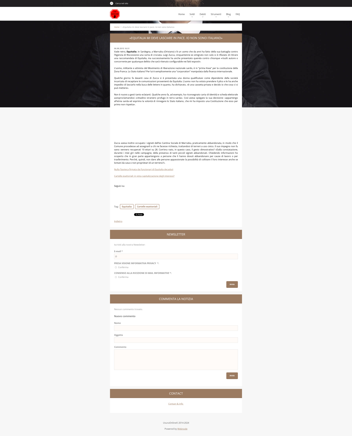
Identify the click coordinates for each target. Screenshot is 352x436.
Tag (116, 206)
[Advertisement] (134, 123)
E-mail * (118, 251)
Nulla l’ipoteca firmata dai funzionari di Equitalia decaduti (143, 169)
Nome (117, 323)
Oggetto (118, 334)
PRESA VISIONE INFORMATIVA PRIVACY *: (136, 263)
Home (181, 14)
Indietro (118, 221)
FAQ (238, 14)
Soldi (192, 14)
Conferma (123, 267)
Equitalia (127, 206)
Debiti (203, 14)
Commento (120, 346)
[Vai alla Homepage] (115, 15)
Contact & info (176, 403)
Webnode (182, 428)
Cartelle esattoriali (147, 206)
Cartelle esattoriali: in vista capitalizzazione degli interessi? (144, 176)
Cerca (111, 3)
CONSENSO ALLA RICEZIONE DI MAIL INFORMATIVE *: (143, 273)
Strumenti (216, 14)
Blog (228, 14)
